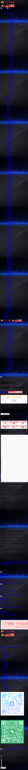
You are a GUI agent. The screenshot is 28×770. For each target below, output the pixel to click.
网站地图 (13, 647)
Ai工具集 (12, 747)
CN (8, 561)
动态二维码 (17, 619)
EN (1, 607)
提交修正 (5, 766)
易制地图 (5, 565)
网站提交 (8, 647)
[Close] (1, 756)
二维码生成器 (10, 619)
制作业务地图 (13, 561)
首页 (2, 375)
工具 (4, 375)
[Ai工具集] (11, 321)
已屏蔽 (4, 762)
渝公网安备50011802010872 (9, 749)
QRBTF (4, 619)
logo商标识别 (6, 594)
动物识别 (12, 594)
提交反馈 (3, 767)
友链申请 (3, 647)
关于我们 (18, 647)
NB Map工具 (5, 607)
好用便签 (4, 582)
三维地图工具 (18, 607)
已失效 (4, 759)
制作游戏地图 (12, 563)
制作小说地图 (20, 561)
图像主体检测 (18, 594)
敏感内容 (5, 764)
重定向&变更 (6, 760)
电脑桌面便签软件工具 (13, 582)
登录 (5, 372)
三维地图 (11, 607)
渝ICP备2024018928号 (21, 747)
